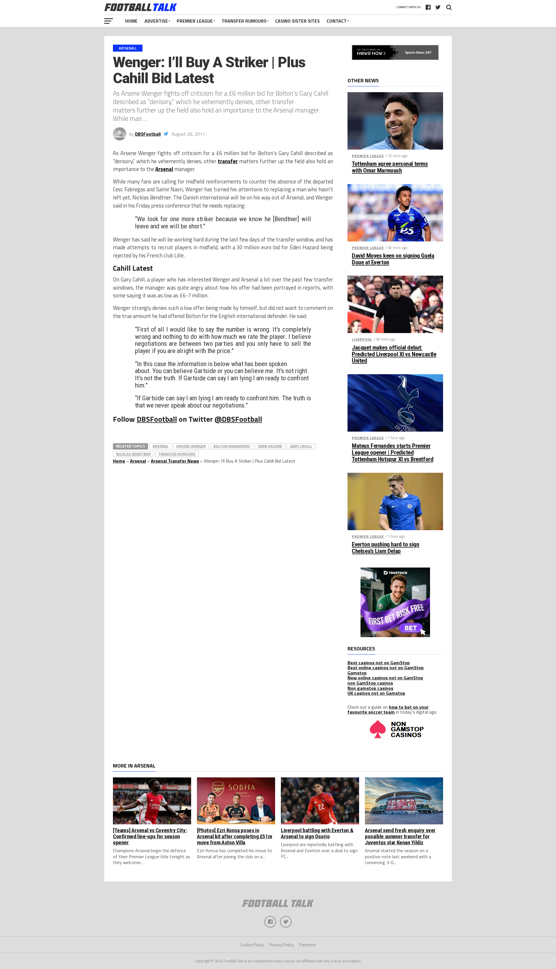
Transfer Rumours (244, 20)
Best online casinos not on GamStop (386, 667)
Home (131, 20)
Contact (337, 20)
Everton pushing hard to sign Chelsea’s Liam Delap (385, 548)
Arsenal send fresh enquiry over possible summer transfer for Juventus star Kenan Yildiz (400, 836)
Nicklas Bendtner (133, 454)
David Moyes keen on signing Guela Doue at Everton (393, 259)
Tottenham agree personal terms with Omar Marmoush (390, 167)
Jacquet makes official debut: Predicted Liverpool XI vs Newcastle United (394, 354)
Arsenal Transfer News (175, 460)
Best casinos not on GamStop (379, 662)
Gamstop (357, 672)
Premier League (195, 20)
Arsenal (164, 169)
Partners (307, 944)
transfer (228, 161)
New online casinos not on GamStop (385, 677)
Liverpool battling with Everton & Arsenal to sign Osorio (317, 833)
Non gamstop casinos (370, 688)
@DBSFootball (238, 419)
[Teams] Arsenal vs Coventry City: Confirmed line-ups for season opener (150, 836)
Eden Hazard (270, 446)
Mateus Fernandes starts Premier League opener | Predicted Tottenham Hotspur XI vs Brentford (392, 453)
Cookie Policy (252, 944)
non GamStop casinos (370, 682)
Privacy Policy (281, 944)
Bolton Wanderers (231, 446)
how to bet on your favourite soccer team (388, 709)
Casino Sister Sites (297, 20)
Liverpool (362, 339)
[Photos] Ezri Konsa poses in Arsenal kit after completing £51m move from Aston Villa (234, 836)
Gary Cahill (301, 446)
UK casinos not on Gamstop (376, 693)
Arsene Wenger (191, 446)
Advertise (156, 20)
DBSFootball (148, 133)
